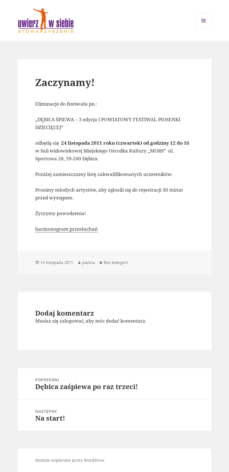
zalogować (71, 321)
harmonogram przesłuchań (66, 229)
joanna (88, 262)
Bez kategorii (116, 262)
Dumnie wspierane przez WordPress (69, 460)
